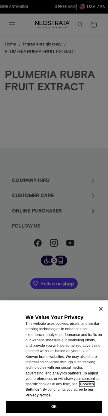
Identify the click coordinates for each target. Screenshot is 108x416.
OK (54, 407)
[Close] (100, 308)
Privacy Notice (38, 395)
